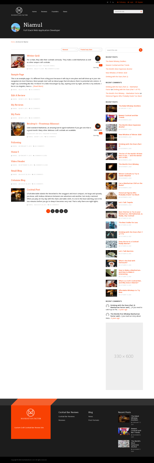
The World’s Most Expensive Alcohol (119, 69)
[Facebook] (110, 2)
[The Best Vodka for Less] (111, 228)
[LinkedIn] (113, 2)
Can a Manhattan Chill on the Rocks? (130, 184)
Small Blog (16, 171)
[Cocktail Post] (18, 201)
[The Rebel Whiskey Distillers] (111, 112)
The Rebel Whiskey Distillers (116, 61)
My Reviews (17, 105)
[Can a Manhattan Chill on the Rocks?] (111, 189)
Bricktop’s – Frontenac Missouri (43, 124)
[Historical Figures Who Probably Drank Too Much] (111, 198)
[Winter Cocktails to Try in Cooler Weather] (111, 179)
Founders (55, 11)
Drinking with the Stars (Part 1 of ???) (126, 89)
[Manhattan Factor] (19, 16)
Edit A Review (18, 95)
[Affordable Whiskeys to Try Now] (111, 296)
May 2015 (39, 133)
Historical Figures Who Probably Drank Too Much (124, 96)
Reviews (44, 11)
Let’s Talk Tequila (126, 202)
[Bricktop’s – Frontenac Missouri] (18, 135)
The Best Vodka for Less (128, 222)
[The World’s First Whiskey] (111, 170)
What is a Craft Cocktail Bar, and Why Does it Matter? (130, 282)
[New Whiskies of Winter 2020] (111, 140)
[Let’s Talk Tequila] (111, 208)
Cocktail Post (33, 189)
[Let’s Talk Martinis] (111, 257)
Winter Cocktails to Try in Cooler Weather (129, 175)
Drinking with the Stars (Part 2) (117, 76)
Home (34, 11)
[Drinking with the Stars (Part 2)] (111, 150)
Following (122, 2)
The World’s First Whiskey (129, 164)
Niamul (52, 65)
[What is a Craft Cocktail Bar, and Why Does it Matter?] (111, 286)
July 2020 (39, 65)
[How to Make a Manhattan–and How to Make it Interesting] (111, 276)
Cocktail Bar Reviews (67, 416)
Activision (53, 133)
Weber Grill (33, 56)
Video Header (18, 161)
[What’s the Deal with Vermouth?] (111, 266)
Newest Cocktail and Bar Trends (117, 65)
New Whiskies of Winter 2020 (116, 73)
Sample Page (17, 74)
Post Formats (93, 420)
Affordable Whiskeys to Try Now (129, 291)
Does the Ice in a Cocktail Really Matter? (129, 242)
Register (140, 2)
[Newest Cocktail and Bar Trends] (111, 121)
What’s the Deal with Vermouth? (127, 262)
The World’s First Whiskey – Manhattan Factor (122, 93)
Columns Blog (18, 180)
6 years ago (123, 309)
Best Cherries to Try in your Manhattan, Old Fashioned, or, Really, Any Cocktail (131, 214)
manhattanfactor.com (28, 460)
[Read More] (38, 86)
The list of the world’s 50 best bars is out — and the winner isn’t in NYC (130, 155)
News (65, 11)
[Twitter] (107, 2)
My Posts (15, 114)
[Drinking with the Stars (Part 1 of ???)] (111, 238)
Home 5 (15, 152)
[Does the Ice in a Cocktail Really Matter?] (111, 247)
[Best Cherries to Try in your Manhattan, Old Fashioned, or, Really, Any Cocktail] (111, 218)
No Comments (35, 89)
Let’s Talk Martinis (126, 251)
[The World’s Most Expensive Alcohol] (111, 131)
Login (131, 2)
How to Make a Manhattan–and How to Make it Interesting (130, 272)
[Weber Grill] (18, 67)
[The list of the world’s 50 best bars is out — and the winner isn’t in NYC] (111, 159)
